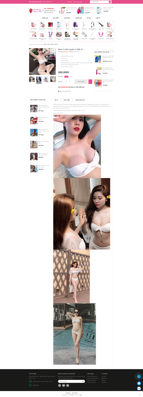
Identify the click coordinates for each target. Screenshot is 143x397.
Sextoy (50, 38)
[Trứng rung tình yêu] (42, 34)
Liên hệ (98, 18)
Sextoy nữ (84, 28)
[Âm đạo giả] (34, 25)
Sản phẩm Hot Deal (101, 52)
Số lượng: (60, 81)
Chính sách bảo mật (92, 376)
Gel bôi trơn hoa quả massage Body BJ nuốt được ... (109, 9)
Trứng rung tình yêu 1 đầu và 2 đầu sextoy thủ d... (90, 9)
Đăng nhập (104, 378)
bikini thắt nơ (68, 91)
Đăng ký (104, 380)
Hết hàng (81, 81)
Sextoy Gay (101, 28)
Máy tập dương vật (92, 29)
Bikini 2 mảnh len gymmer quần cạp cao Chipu (43, 131)
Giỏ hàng (104, 382)
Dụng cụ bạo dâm (59, 39)
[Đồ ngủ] (67, 25)
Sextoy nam (84, 38)
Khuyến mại (78, 18)
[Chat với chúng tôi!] (139, 383)
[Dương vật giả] (34, 34)
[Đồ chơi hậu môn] (93, 34)
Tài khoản (69, 1)
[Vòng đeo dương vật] (76, 34)
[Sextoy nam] (84, 34)
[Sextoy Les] (101, 34)
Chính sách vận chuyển (92, 378)
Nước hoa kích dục (75, 29)
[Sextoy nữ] (84, 25)
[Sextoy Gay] (101, 25)
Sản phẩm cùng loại (38, 99)
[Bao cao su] (59, 25)
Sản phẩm (67, 18)
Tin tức (89, 18)
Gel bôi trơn (50, 28)
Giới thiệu (56, 18)
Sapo (81, 394)
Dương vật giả (33, 38)
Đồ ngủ (67, 28)
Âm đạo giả (33, 28)
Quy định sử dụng (91, 382)
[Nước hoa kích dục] (76, 25)
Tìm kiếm (104, 376)
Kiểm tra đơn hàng (77, 1)
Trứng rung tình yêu (42, 39)
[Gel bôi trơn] (51, 25)
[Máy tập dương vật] (93, 25)
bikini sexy (62, 91)
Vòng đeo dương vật (75, 39)
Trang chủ (45, 18)
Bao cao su (59, 28)
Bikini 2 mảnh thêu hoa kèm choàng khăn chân (43, 107)
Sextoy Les (101, 38)
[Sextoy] (51, 34)
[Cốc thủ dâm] (42, 25)
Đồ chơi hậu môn (93, 39)
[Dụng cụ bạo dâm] (59, 34)
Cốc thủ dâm (42, 28)
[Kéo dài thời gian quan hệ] (67, 34)
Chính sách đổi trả (91, 380)
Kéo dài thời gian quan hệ (67, 39)
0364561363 (49, 2)
